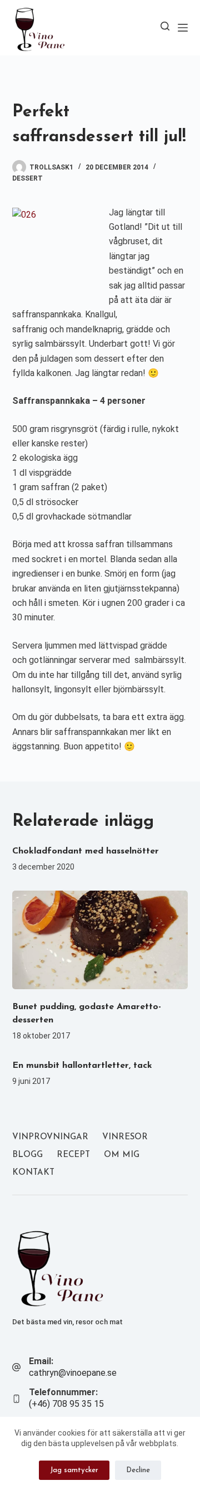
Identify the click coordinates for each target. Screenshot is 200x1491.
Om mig (121, 1155)
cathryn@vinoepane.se (73, 1372)
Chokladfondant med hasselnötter (85, 851)
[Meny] (183, 28)
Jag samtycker (74, 1470)
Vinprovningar (50, 1137)
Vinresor (125, 1137)
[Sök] (165, 26)
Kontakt (33, 1173)
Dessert (27, 178)
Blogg (27, 1155)
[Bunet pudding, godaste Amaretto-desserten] (100, 940)
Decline (138, 1470)
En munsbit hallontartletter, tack (82, 1065)
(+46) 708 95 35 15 (66, 1404)
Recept (73, 1155)
